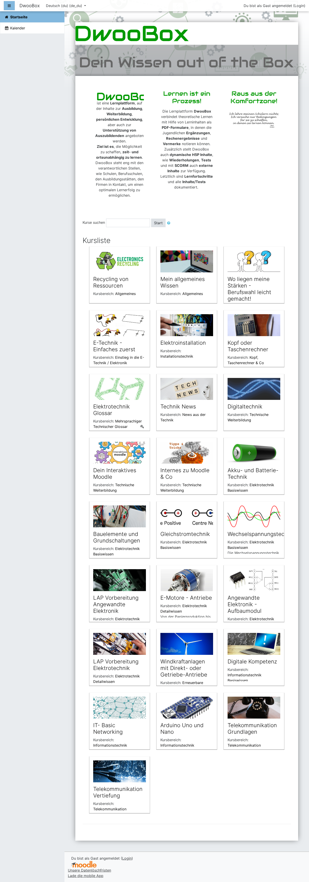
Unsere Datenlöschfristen (89, 870)
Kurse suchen (94, 222)
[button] (170, 223)
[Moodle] (84, 864)
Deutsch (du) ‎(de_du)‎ (64, 5)
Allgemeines (125, 293)
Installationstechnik (176, 356)
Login (299, 5)
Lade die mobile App (85, 875)
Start (158, 223)
